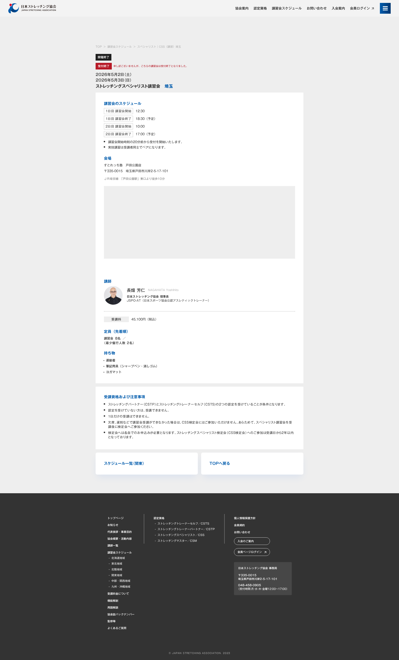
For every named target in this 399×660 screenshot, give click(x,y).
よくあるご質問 (116, 628)
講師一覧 (112, 545)
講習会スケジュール (119, 47)
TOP (99, 47)
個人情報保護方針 (245, 518)
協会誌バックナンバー (120, 614)
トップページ (115, 518)
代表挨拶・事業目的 (119, 532)
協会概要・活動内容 (119, 539)
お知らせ (112, 525)
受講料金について (118, 593)
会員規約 (239, 525)
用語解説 (112, 607)
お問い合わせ (242, 532)
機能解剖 (112, 601)
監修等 (111, 621)
